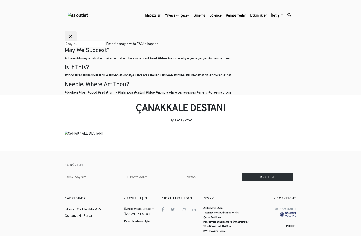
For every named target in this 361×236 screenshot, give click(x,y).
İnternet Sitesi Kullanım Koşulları (221, 212)
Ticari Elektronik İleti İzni (217, 226)
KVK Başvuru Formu (214, 230)
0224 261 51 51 (138, 213)
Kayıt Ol (267, 177)
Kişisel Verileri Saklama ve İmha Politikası (226, 221)
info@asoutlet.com (140, 208)
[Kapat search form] (71, 36)
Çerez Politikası (212, 217)
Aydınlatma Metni (213, 207)
